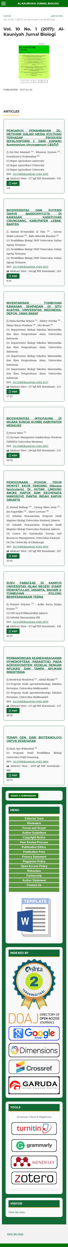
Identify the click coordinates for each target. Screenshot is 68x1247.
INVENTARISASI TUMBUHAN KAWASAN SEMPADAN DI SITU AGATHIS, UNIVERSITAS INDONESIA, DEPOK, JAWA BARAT (34, 308)
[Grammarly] (34, 1145)
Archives (57, 16)
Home (7, 16)
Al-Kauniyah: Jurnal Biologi (38, 3)
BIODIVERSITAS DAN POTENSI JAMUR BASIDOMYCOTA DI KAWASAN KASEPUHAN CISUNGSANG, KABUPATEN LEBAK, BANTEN (34, 217)
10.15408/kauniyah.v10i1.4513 (30, 266)
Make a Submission (23, 795)
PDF (14, 183)
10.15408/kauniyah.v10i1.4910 (30, 546)
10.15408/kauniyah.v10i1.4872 (30, 622)
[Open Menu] (3, 3)
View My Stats (17, 1212)
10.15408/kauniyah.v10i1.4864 (30, 761)
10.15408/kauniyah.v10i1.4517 (30, 382)
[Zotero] (34, 1177)
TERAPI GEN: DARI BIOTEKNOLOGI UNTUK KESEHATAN (34, 739)
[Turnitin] (34, 1128)
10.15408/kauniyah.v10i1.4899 (30, 701)
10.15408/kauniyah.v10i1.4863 (30, 446)
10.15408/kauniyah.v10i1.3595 (30, 174)
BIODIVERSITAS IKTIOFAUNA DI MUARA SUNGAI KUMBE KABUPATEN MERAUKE (34, 422)
